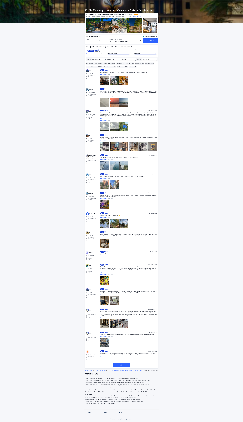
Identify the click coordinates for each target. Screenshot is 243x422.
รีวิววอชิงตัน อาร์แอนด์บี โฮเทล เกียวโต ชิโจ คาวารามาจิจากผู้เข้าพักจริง (99, 399)
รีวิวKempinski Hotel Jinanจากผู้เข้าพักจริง (122, 384)
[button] (174, 2)
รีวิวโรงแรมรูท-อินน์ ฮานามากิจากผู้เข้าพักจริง (140, 384)
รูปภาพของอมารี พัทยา (89, 395)
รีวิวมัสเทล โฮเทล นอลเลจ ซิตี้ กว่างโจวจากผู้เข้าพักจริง (127, 378)
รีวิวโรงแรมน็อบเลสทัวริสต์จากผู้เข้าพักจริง (108, 387)
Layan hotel (87, 389)
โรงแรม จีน (96, 370)
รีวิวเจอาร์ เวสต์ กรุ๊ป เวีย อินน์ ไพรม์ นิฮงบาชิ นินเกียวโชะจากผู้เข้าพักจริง (99, 401)
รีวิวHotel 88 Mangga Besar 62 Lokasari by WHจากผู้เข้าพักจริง (118, 380)
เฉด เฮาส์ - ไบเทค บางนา (96, 389)
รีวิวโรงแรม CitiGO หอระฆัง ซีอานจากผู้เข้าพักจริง (94, 380)
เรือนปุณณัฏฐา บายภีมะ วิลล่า (119, 391)
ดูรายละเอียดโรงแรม (137, 16)
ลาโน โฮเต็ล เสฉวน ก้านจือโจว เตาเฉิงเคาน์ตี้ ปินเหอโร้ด (144, 389)
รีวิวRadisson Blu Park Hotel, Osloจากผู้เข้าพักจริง (134, 382)
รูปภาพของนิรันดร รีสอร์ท (112, 395)
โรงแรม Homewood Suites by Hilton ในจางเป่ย (94, 397)
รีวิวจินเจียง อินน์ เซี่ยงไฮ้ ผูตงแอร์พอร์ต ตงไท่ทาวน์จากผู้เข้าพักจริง (127, 399)
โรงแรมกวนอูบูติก (109, 391)
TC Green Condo (116, 389)
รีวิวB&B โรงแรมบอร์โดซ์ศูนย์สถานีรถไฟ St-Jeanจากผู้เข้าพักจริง (97, 382)
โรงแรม (91, 370)
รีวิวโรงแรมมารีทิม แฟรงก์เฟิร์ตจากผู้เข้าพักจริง (141, 380)
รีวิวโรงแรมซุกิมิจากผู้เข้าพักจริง (117, 382)
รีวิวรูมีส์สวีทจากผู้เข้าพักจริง (148, 387)
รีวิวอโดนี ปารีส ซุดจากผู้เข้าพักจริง (91, 384)
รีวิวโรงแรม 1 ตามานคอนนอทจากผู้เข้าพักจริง (107, 378)
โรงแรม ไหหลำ (103, 370)
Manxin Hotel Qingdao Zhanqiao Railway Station (95, 391)
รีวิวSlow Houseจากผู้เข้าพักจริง (91, 378)
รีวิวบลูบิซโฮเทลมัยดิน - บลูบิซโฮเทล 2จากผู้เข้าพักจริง (95, 386)
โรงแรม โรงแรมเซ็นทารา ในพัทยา (150, 395)
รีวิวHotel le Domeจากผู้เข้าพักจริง (106, 384)
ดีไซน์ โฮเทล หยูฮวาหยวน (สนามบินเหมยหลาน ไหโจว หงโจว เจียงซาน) (128, 370)
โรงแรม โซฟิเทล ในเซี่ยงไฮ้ (136, 395)
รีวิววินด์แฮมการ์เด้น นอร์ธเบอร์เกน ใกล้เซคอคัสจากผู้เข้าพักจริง (130, 387)
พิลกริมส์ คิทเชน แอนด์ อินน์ (109, 403)
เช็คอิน (88, 39)
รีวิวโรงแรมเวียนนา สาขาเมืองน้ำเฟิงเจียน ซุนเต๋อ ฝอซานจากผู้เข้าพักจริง (121, 386)
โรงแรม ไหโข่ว (110, 370)
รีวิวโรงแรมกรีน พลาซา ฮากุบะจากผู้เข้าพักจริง (94, 403)
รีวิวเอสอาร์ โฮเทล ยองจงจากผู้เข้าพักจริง (144, 386)
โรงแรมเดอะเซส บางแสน (107, 389)
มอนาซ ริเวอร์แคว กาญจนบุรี (126, 389)
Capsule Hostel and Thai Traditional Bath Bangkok (136, 391)
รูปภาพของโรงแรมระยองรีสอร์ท (124, 395)
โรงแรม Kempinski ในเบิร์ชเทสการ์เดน (128, 397)
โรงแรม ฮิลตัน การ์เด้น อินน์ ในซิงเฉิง (112, 397)
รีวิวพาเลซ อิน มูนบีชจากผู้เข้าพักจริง (92, 387)
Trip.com (86, 370)
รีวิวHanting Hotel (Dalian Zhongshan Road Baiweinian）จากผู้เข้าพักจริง (128, 401)
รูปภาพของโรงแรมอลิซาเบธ (100, 395)
